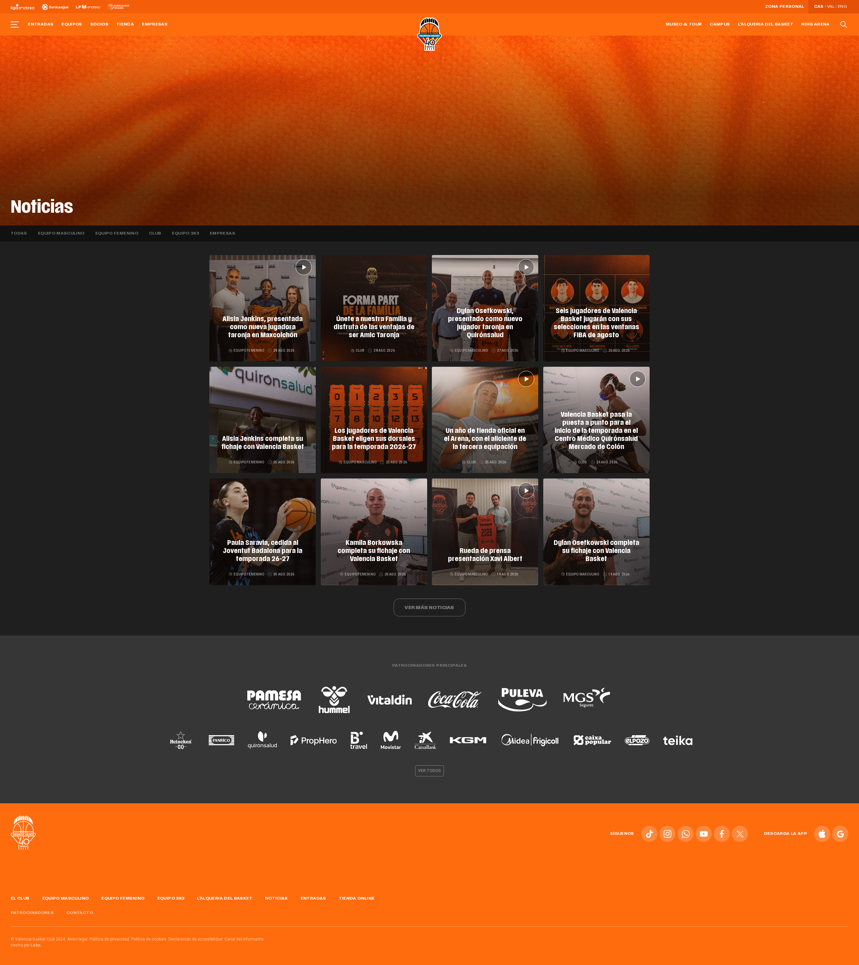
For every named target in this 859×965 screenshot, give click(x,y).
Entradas (40, 24)
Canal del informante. (244, 939)
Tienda (125, 24)
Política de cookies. (149, 939)
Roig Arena (815, 24)
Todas (19, 234)
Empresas (154, 24)
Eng (842, 7)
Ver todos (429, 770)
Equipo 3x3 (185, 234)
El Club (20, 899)
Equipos (71, 24)
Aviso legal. (78, 939)
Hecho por (26, 945)
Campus (720, 24)
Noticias (276, 899)
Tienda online (357, 899)
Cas (819, 7)
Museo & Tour (684, 24)
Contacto (79, 913)
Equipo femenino (116, 234)
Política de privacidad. (110, 939)
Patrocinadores (32, 913)
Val (831, 7)
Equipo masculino (61, 234)
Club (155, 234)
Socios (99, 24)
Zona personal (784, 7)
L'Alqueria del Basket (765, 24)
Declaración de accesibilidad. (195, 939)
